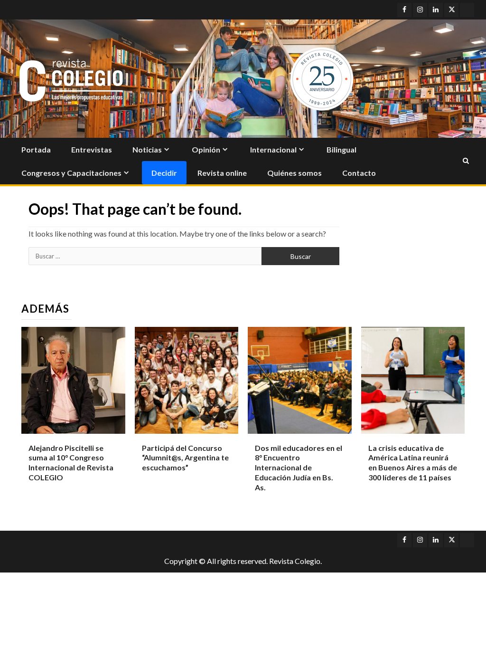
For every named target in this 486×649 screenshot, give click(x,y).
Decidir (164, 172)
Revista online (222, 172)
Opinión (206, 149)
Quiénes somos (294, 172)
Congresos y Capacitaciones (71, 172)
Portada (36, 149)
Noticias (147, 149)
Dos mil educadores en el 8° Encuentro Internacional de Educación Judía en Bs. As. (298, 467)
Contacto (359, 172)
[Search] (466, 161)
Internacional (273, 149)
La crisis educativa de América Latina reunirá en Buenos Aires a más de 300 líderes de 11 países (412, 462)
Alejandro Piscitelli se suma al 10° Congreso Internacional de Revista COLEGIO (70, 462)
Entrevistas (91, 149)
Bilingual (341, 149)
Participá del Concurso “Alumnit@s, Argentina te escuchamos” (185, 457)
